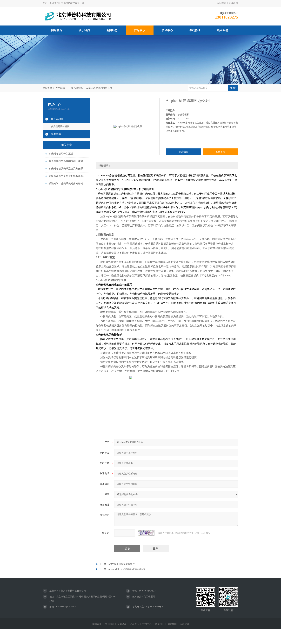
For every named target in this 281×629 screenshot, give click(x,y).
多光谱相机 (77, 88)
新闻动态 (112, 30)
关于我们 (84, 30)
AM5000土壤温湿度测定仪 (121, 564)
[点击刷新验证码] (146, 533)
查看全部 (56, 134)
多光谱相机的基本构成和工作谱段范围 (68, 161)
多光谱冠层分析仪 (60, 126)
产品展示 (139, 30)
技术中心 (167, 30)
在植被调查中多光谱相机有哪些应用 (68, 176)
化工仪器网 (149, 596)
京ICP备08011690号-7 (152, 606)
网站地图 (172, 624)
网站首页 (56, 30)
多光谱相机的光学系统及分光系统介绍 (68, 168)
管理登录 (184, 624)
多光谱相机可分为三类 (61, 153)
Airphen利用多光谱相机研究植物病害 (126, 569)
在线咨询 (195, 30)
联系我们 (233, 3)
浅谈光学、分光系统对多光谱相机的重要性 (68, 183)
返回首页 (221, 3)
